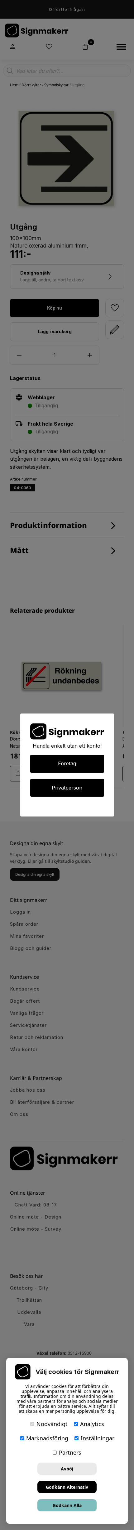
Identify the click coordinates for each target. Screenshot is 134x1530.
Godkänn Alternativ (67, 1487)
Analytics (92, 1424)
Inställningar (97, 1438)
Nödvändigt (52, 1424)
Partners (70, 1452)
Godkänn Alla (67, 1505)
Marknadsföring (47, 1438)
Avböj (67, 1469)
